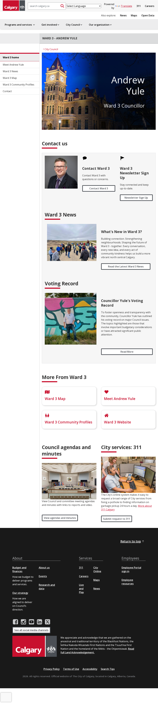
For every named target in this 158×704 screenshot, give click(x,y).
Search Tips (108, 669)
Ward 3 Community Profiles (18, 84)
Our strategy (20, 593)
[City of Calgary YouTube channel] (31, 622)
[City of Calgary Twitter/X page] (47, 622)
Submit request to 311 (116, 519)
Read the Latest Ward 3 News (126, 266)
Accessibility (90, 669)
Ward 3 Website (117, 422)
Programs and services (19, 24)
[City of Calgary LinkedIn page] (39, 622)
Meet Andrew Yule (13, 64)
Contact (7, 91)
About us (44, 567)
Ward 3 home (11, 57)
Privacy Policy (52, 669)
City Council (73, 24)
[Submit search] (62, 6)
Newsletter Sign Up (136, 197)
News (123, 15)
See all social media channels (31, 630)
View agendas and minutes (60, 518)
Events (43, 576)
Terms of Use (71, 669)
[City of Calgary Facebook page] (15, 622)
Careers (149, 6)
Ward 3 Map (10, 78)
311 (139, 6)
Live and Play (81, 588)
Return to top (130, 541)
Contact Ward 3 (98, 188)
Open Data (147, 15)
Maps (134, 15)
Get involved (49, 24)
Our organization (99, 24)
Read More (127, 351)
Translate (126, 6)
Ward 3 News (10, 71)
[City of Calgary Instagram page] (23, 622)
